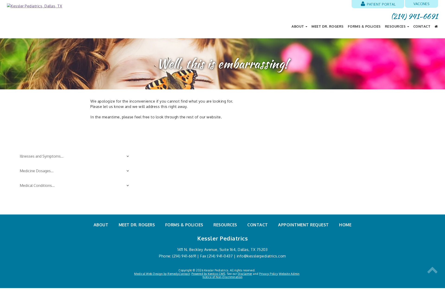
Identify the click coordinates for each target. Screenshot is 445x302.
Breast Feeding (165, 151)
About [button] (298, 26)
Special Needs (234, 166)
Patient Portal (381, 4)
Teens (227, 182)
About (101, 224)
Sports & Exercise (237, 174)
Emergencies (163, 166)
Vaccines (421, 4)
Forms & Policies (364, 26)
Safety (227, 159)
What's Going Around (240, 189)
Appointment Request (303, 224)
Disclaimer (245, 274)
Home (345, 224)
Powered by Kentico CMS (208, 274)
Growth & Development (172, 174)
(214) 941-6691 (414, 16)
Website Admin (289, 274)
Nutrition (160, 197)
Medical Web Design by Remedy (162, 274)
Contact (422, 26)
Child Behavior (164, 159)
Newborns (161, 189)
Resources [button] (396, 26)
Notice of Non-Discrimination (222, 277)
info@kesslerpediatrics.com (261, 256)
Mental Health (234, 197)
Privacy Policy (268, 274)
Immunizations (165, 182)
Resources (225, 224)
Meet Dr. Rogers (328, 26)
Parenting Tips (234, 151)
